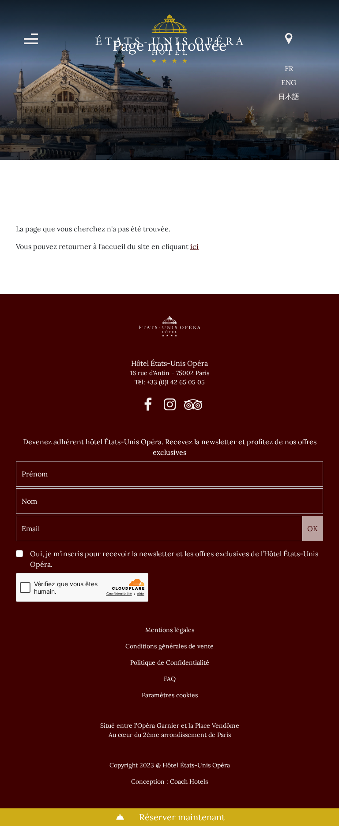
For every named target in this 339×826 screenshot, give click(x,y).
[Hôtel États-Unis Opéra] (169, 37)
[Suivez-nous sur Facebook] (148, 406)
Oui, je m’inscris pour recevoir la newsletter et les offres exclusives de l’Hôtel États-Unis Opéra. (174, 559)
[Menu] (31, 39)
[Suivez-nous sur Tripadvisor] (191, 406)
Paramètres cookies (170, 695)
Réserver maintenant (181, 816)
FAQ (170, 679)
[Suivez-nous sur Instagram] (170, 406)
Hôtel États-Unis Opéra (169, 363)
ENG (288, 82)
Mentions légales (169, 630)
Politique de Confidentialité (169, 662)
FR (289, 68)
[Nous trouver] (289, 38)
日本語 (288, 96)
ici (194, 246)
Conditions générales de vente (169, 646)
